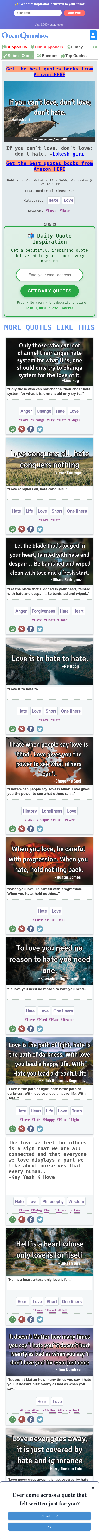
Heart (78, 611)
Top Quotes (76, 55)
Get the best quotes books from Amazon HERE (49, 71)
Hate (53, 200)
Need (43, 1020)
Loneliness (52, 811)
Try (52, 420)
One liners (77, 511)
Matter (50, 1410)
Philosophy (53, 1201)
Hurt (75, 1410)
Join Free (74, 13)
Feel (49, 1210)
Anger (26, 411)
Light (75, 1120)
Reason (68, 1020)
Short (57, 511)
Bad (37, 1410)
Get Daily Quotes (50, 290)
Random (49, 55)
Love (68, 200)
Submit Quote (20, 55)
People (43, 820)
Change (44, 411)
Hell (63, 1310)
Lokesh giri (68, 154)
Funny (77, 47)
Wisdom (76, 1201)
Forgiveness (43, 611)
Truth (77, 1111)
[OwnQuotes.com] (28, 31)
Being (37, 1210)
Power (70, 820)
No (49, 1526)
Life (29, 511)
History (30, 811)
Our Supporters (49, 47)
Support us (16, 47)
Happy (49, 1120)
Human (62, 1210)
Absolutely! (49, 1516)
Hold (62, 920)
